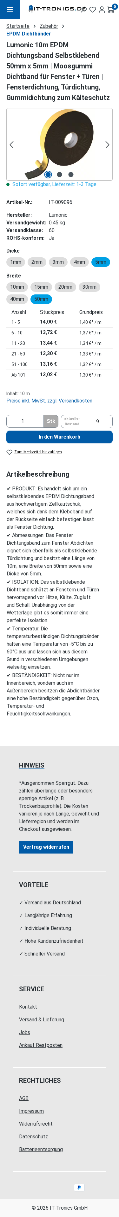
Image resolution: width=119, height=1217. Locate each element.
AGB (24, 1098)
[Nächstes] (107, 144)
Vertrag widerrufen (46, 847)
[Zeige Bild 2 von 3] (59, 174)
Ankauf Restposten (41, 1045)
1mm (15, 262)
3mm (58, 262)
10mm (17, 287)
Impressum (31, 1111)
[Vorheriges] (11, 144)
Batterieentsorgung (41, 1149)
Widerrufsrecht (36, 1124)
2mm (37, 262)
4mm (79, 262)
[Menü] (10, 9)
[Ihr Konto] (101, 9)
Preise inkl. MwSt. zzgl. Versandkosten (49, 401)
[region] (59, 144)
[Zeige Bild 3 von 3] (70, 174)
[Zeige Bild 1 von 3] (47, 174)
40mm (17, 299)
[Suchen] (83, 9)
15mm (41, 287)
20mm (65, 287)
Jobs (24, 1032)
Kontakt (28, 1007)
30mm (89, 287)
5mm (100, 262)
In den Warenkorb (59, 437)
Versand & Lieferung (41, 1020)
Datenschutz (33, 1137)
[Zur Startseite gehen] (44, 10)
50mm (41, 299)
